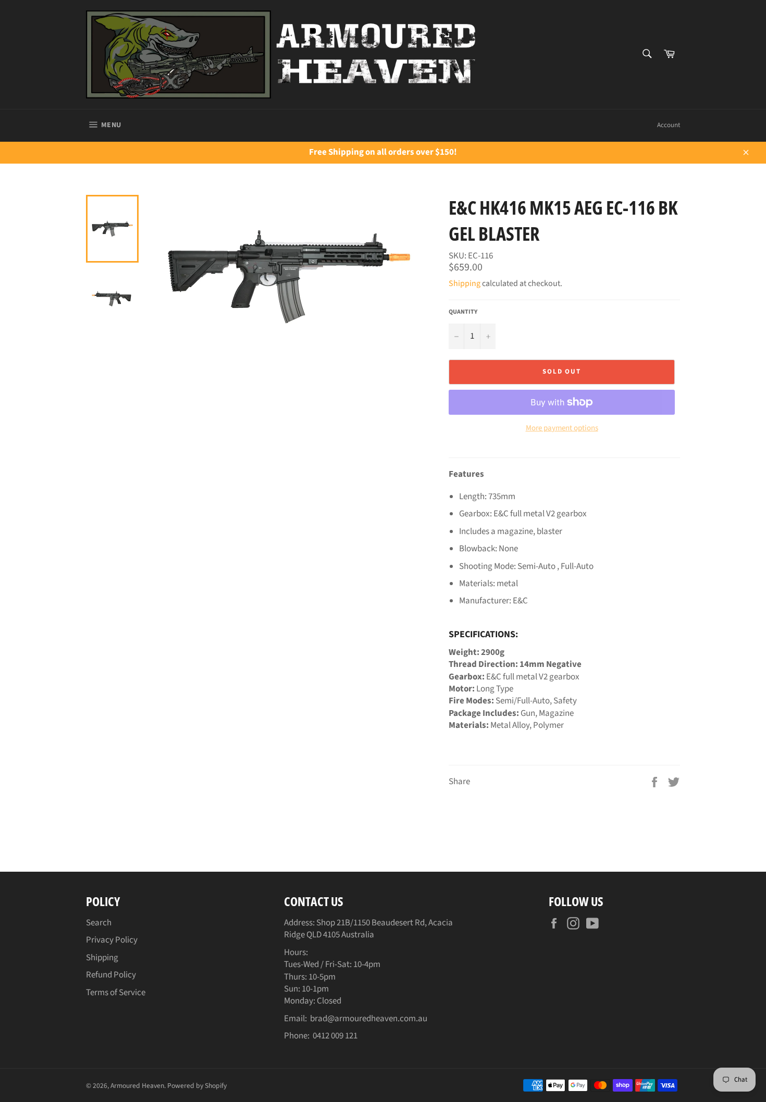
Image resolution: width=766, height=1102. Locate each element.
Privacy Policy (112, 940)
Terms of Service (115, 992)
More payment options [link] (562, 428)
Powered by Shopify (197, 1086)
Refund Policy (111, 975)
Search (99, 923)
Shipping (464, 283)
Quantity (463, 312)
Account (668, 125)
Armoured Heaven (137, 1086)
